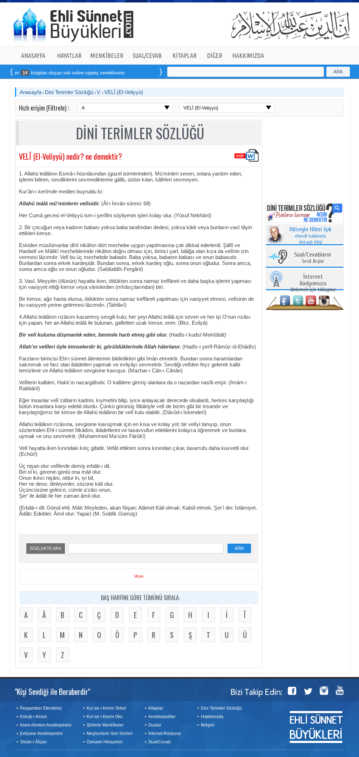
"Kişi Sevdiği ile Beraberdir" (52, 691)
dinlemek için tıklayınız (313, 283)
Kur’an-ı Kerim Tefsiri (106, 708)
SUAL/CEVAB (147, 55)
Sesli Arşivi (312, 258)
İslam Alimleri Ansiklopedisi (46, 725)
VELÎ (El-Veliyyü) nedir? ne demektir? (70, 156)
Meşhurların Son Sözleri (110, 733)
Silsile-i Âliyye (33, 741)
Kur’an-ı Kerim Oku (105, 716)
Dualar (154, 725)
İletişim (207, 725)
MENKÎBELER (106, 55)
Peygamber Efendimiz (41, 708)
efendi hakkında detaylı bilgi (311, 236)
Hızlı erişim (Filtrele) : (44, 107)
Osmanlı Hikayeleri (105, 741)
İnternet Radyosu (164, 733)
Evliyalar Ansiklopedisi (41, 733)
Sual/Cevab (159, 741)
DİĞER (214, 55)
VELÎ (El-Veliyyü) (123, 92)
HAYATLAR (69, 55)
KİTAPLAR (184, 55)
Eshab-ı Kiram (33, 716)
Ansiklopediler (162, 716)
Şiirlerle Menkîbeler (105, 725)
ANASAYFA (33, 55)
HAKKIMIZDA (248, 55)
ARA (338, 71)
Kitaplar (155, 708)
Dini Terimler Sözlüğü (69, 92)
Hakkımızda (212, 716)
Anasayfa (30, 92)
